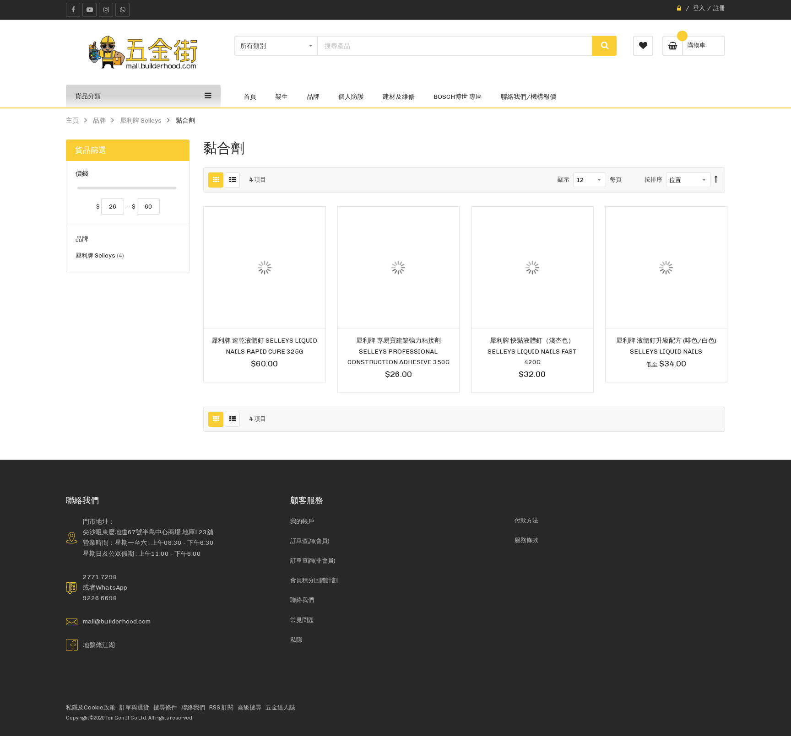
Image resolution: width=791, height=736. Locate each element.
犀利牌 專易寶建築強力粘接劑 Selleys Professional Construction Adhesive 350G (398, 351)
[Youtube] (89, 10)
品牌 (99, 120)
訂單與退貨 (134, 707)
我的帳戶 (302, 521)
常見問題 (302, 620)
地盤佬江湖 (99, 645)
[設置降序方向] (716, 180)
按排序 (653, 179)
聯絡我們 (302, 599)
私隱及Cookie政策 (90, 707)
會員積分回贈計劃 (314, 580)
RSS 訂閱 (221, 707)
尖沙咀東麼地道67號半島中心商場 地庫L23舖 (148, 532)
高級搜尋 (249, 707)
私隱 (296, 639)
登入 (699, 8)
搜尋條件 (165, 707)
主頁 (72, 120)
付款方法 (526, 520)
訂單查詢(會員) (310, 540)
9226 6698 (100, 598)
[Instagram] (106, 10)
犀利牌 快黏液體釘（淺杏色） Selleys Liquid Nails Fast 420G (532, 351)
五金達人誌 (280, 707)
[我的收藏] (643, 46)
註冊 (719, 8)
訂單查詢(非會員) (313, 560)
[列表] (232, 180)
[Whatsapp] (122, 10)
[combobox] (455, 46)
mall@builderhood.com (117, 621)
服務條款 (526, 540)
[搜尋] (604, 46)
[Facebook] (73, 10)
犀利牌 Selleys (141, 120)
